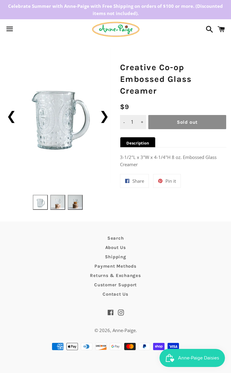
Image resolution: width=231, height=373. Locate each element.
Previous (11, 115)
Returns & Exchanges (115, 275)
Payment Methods (115, 266)
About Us (115, 247)
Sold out (187, 122)
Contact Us (115, 294)
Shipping (115, 257)
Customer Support (115, 285)
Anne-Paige (124, 330)
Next (104, 115)
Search (115, 238)
